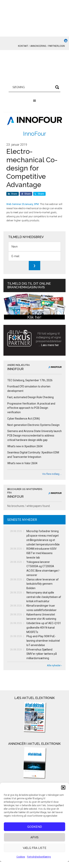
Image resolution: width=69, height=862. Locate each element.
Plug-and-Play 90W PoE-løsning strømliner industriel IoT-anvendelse (43, 641)
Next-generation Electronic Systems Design (33, 424)
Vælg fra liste (34, 848)
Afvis (34, 837)
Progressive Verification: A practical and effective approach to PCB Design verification (31, 408)
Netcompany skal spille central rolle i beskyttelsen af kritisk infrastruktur (43, 597)
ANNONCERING (38, 46)
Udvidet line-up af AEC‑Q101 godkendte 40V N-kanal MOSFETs (43, 628)
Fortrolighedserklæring (39, 856)
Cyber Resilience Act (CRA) (23, 418)
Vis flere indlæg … (52, 473)
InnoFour (34, 133)
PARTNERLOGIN (56, 46)
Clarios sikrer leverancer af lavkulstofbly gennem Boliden (42, 584)
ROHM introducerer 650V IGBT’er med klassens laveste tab (41, 553)
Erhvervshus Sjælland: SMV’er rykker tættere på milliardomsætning (41, 654)
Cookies (20, 856)
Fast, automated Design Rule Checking (30, 397)
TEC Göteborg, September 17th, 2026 (30, 380)
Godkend (34, 827)
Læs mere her (50, 345)
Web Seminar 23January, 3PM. (22, 204)
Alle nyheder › (54, 665)
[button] (63, 787)
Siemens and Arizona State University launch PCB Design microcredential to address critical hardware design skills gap (34, 435)
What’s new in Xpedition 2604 (25, 446)
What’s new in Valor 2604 (22, 463)
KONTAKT (23, 46)
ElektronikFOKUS (34, 67)
